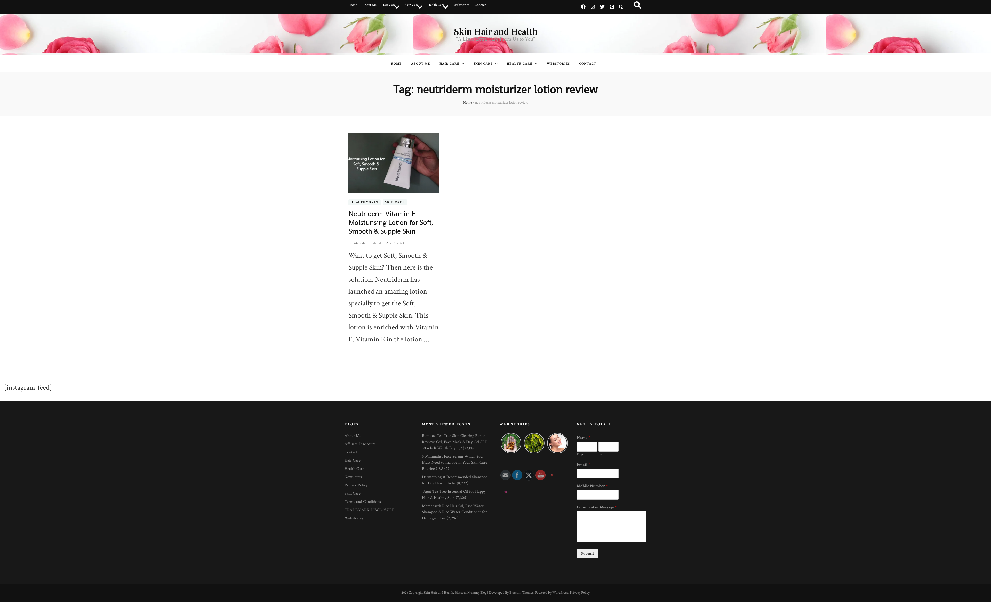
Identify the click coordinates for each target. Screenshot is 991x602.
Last (601, 455)
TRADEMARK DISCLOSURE (369, 510)
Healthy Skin (364, 202)
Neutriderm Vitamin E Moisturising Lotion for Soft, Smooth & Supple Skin (390, 222)
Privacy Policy (356, 485)
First (580, 455)
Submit (587, 553)
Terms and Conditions (363, 502)
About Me (369, 5)
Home (352, 5)
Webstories (461, 5)
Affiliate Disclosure (360, 444)
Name (583, 438)
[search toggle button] (637, 5)
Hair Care (389, 5)
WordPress (560, 592)
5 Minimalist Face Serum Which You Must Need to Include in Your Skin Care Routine (454, 462)
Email (583, 464)
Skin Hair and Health (495, 31)
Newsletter (353, 477)
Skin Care (412, 5)
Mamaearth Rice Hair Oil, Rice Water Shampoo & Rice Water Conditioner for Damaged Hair (454, 512)
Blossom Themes (521, 592)
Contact (480, 5)
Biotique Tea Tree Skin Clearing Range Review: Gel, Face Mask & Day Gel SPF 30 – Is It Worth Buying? (454, 442)
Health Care (436, 5)
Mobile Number (592, 486)
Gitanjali (359, 243)
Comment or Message (597, 507)
